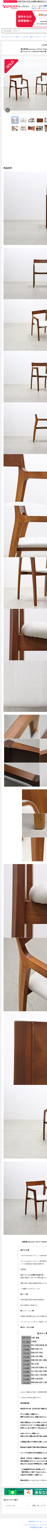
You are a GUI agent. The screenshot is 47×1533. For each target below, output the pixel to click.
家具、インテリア (35, 37)
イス (44, 37)
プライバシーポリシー (31, 1525)
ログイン (35, 8)
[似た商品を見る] (7, 110)
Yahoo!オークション (35, 1521)
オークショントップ (8, 37)
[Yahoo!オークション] (16, 6)
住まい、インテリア (22, 37)
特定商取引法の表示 (36, 1527)
